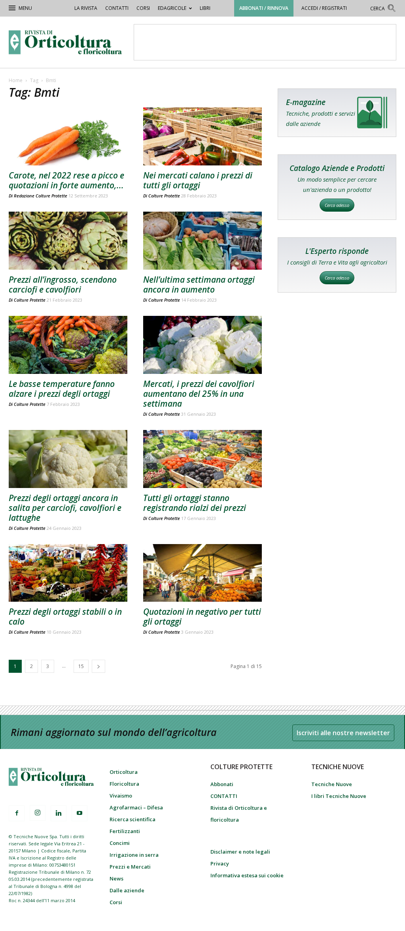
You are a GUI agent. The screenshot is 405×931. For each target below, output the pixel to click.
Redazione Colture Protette (40, 196)
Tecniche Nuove (331, 784)
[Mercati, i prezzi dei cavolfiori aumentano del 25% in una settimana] (202, 345)
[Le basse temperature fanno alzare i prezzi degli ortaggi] (68, 345)
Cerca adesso (337, 205)
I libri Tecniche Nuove (338, 796)
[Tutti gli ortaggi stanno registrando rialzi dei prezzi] (202, 459)
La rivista (85, 8)
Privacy (219, 863)
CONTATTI (117, 8)
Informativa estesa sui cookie (247, 875)
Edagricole (172, 8)
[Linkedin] (58, 813)
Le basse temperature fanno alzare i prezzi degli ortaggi (62, 388)
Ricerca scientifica (132, 819)
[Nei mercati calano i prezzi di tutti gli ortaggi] (202, 136)
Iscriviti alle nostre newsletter (343, 732)
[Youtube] (79, 813)
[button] (383, 9)
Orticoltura (124, 771)
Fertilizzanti (125, 831)
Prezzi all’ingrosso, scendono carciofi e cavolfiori (63, 284)
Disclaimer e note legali (240, 851)
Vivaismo (121, 795)
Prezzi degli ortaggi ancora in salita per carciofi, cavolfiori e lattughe (65, 507)
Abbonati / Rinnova (263, 8)
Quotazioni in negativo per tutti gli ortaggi (202, 616)
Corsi (143, 8)
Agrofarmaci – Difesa (136, 807)
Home (16, 80)
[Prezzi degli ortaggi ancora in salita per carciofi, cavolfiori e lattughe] (68, 459)
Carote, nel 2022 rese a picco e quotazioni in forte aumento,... (66, 180)
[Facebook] (17, 813)
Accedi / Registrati (324, 8)
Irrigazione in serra (134, 854)
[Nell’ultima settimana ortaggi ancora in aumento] (202, 241)
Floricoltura (124, 783)
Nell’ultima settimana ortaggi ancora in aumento (199, 284)
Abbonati (221, 784)
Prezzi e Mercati (130, 866)
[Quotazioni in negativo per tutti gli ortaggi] (202, 573)
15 (81, 666)
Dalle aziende (127, 890)
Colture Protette (164, 196)
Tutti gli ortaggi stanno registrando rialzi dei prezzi (194, 502)
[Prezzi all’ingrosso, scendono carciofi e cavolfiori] (68, 241)
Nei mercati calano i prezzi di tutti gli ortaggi (197, 180)
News (116, 878)
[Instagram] (37, 813)
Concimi (120, 843)
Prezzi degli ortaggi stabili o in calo (65, 616)
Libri (205, 8)
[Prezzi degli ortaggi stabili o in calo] (68, 573)
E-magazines (337, 113)
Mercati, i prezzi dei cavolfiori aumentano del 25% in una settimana (198, 393)
